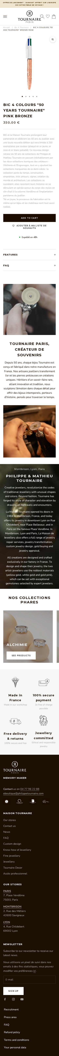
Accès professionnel (15, 873)
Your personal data (15, 1047)
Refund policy (12, 1032)
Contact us (9, 826)
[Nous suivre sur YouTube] (22, 999)
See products (21, 655)
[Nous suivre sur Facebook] (5, 999)
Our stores (9, 820)
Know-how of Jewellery (17, 850)
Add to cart (29, 218)
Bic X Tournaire (22, 27)
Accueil (6, 27)
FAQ (6, 838)
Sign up (13, 991)
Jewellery (9, 861)
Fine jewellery (11, 856)
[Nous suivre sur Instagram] (13, 999)
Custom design (12, 844)
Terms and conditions (16, 1040)
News (6, 832)
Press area (10, 1017)
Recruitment (11, 1009)
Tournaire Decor (12, 868)
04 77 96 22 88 (29, 789)
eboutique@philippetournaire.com (23, 793)
